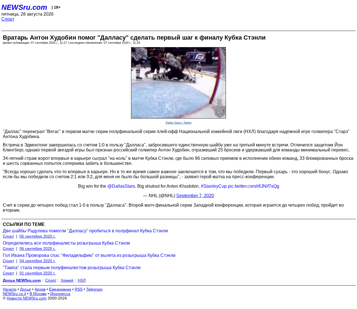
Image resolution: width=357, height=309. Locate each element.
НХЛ (82, 280)
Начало (9, 289)
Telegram (94, 289)
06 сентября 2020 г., (38, 248)
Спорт (7, 19)
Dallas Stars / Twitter (179, 122)
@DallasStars (121, 186)
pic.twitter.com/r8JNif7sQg (253, 186)
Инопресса (60, 293)
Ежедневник (60, 289)
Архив (40, 289)
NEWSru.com (24, 7)
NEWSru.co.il (14, 293)
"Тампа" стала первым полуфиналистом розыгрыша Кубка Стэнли (72, 267)
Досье (25, 289)
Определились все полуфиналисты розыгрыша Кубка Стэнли (66, 243)
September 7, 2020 (195, 195)
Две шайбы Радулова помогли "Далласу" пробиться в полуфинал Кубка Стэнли (85, 230)
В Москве (38, 293)
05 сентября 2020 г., (38, 236)
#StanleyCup (214, 186)
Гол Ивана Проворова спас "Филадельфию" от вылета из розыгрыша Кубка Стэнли (89, 255)
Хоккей (67, 280)
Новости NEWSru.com (27, 298)
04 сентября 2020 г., (38, 261)
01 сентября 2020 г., (38, 273)
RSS (79, 289)
